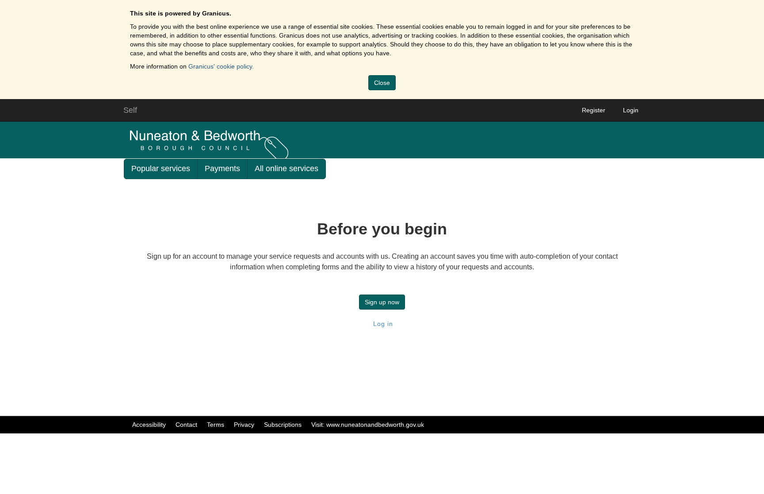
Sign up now (382, 302)
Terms (215, 424)
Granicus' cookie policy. (221, 66)
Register (593, 110)
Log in (382, 323)
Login (630, 110)
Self (130, 110)
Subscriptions (283, 424)
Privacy (244, 424)
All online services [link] (286, 168)
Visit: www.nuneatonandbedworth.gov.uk (367, 424)
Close (382, 82)
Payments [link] (222, 168)
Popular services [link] (160, 168)
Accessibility (149, 424)
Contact (186, 424)
